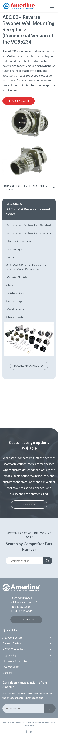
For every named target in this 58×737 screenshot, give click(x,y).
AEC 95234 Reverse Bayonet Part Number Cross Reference (27, 267)
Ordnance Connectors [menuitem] (15, 661)
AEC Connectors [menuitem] (12, 637)
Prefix (10, 257)
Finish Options (15, 293)
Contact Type (14, 301)
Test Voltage (14, 249)
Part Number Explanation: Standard (28, 225)
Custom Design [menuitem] (11, 643)
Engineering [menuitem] (9, 655)
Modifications (15, 309)
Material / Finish (16, 277)
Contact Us (26, 619)
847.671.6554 (23, 606)
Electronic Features (18, 241)
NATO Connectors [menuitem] (13, 649)
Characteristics (16, 317)
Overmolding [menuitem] (10, 666)
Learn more (29, 504)
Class (9, 285)
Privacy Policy (42, 722)
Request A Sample (18, 101)
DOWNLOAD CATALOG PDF (29, 365)
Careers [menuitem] (7, 672)
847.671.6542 (24, 611)
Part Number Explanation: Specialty (28, 233)
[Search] (47, 560)
